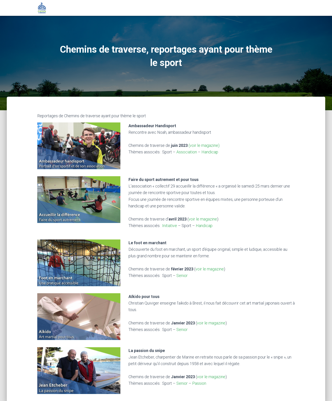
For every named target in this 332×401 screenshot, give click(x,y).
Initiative (169, 225)
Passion (199, 383)
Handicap (209, 152)
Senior (182, 275)
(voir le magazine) (204, 145)
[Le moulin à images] (42, 8)
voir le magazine (203, 219)
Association (186, 152)
